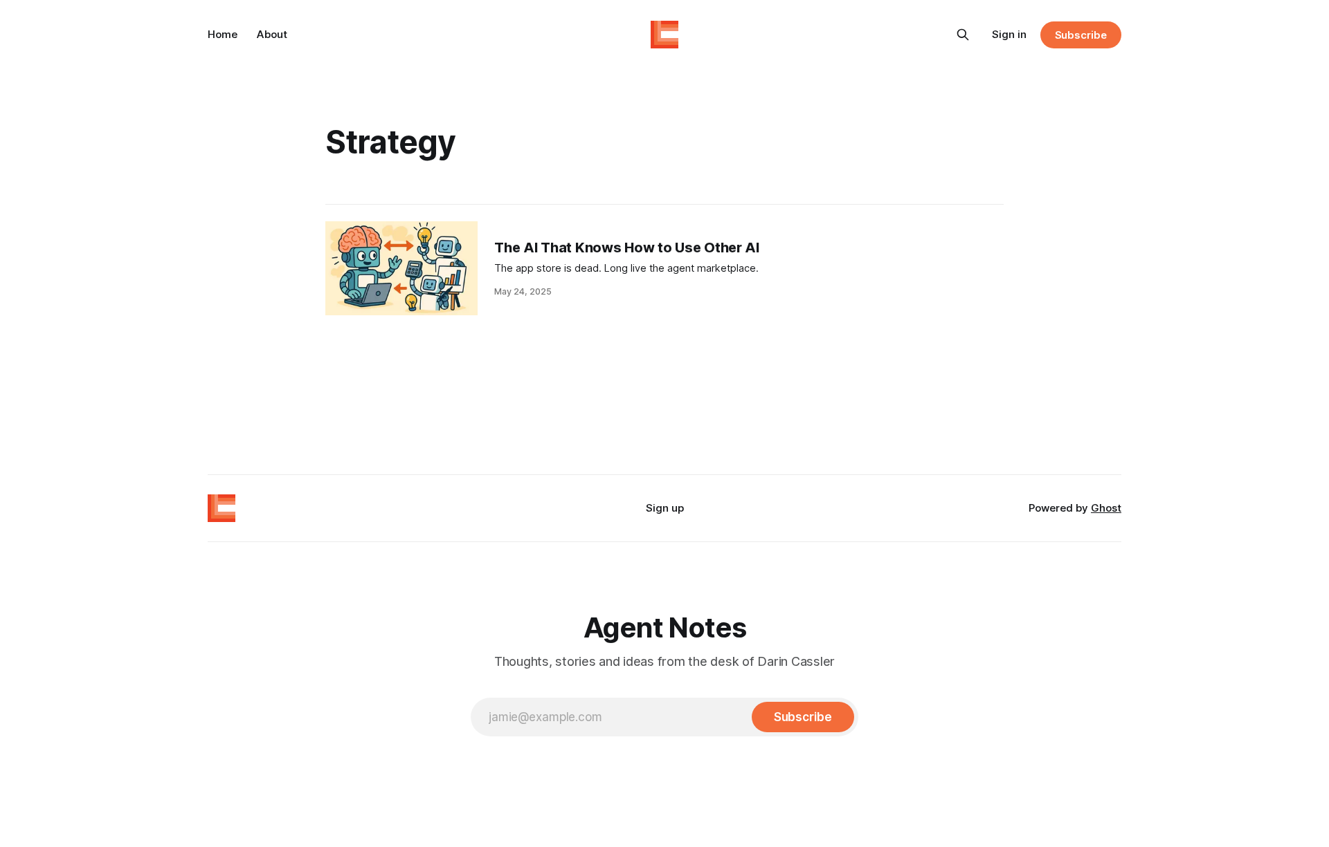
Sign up (665, 507)
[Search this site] (963, 35)
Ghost (1106, 507)
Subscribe (1081, 34)
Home (222, 34)
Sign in (1009, 34)
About (272, 34)
